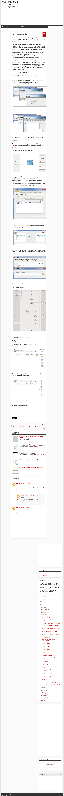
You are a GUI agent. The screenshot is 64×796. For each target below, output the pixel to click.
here (35, 80)
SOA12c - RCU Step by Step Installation (50, 682)
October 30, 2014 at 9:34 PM (26, 483)
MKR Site (17, 795)
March (43, 693)
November (44, 610)
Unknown (18, 483)
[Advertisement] (41, 12)
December (44, 609)
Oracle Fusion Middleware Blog (10, 3)
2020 (42, 599)
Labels (22, 26)
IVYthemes (12, 795)
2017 (42, 602)
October (44, 612)
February (44, 695)
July (43, 687)
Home (3, 26)
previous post (17, 38)
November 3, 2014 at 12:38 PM (27, 507)
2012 (42, 700)
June (43, 688)
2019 (42, 601)
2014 (42, 607)
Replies (18, 492)
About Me (9, 26)
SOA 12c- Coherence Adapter (19, 34)
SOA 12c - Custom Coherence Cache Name (51, 623)
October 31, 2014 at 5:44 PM (32, 495)
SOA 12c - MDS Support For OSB (49, 619)
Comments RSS (59, 794)
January (44, 697)
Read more (37, 439)
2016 (42, 604)
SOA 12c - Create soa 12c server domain (50, 672)
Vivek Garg (23, 495)
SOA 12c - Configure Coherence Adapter (50, 634)
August (44, 615)
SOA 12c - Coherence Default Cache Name (51, 625)
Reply (17, 489)
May (43, 690)
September (44, 614)
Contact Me (16, 26)
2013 (42, 698)
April (43, 692)
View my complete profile (44, 575)
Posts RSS (53, 794)
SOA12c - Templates (46, 617)
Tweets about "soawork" (45, 769)
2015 (42, 606)
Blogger (52, 764)
